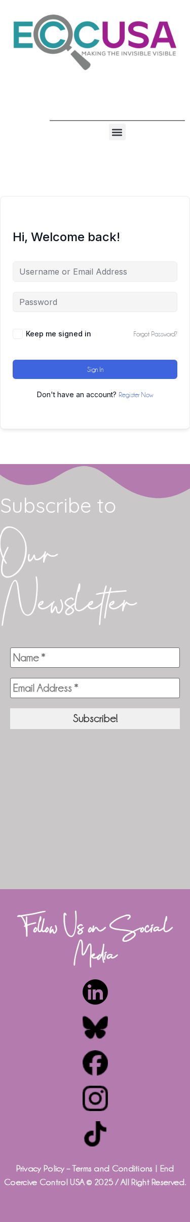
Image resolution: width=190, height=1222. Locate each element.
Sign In (95, 369)
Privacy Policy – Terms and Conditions (84, 1168)
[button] (117, 132)
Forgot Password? (155, 333)
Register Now (136, 394)
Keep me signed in (58, 333)
